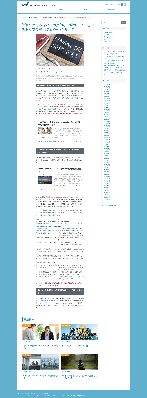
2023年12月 (107, 158)
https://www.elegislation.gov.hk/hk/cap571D (70, 228)
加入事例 (106, 34)
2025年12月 (107, 103)
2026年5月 (107, 91)
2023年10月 (107, 162)
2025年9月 (107, 110)
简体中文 (112, 4)
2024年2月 (107, 153)
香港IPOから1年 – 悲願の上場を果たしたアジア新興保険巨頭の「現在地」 (114, 72)
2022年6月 (107, 199)
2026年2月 (107, 98)
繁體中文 (118, 4)
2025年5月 (107, 119)
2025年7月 (107, 114)
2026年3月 (107, 96)
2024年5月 (107, 146)
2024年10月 (107, 135)
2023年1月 (107, 183)
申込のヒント (51, 68)
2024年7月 (107, 142)
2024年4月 (107, 149)
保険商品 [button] (86, 9)
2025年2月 (107, 126)
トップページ (24, 17)
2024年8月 (107, 139)
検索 (123, 22)
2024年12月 (107, 130)
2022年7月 (107, 197)
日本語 (107, 4)
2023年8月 (107, 167)
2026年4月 (107, 94)
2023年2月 (107, 181)
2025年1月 (107, 128)
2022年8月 (107, 194)
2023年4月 (107, 176)
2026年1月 (107, 100)
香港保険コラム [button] (112, 9)
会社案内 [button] (60, 9)
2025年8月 (107, 112)
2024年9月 (107, 137)
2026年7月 (107, 87)
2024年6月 (107, 144)
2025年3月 (107, 123)
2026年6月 (107, 89)
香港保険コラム (35, 17)
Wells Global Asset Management (47, 111)
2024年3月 (107, 151)
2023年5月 (107, 174)
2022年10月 (107, 190)
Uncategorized (108, 32)
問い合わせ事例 (108, 37)
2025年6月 (107, 116)
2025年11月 (107, 105)
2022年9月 (107, 192)
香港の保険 (107, 41)
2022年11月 (107, 188)
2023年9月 (107, 165)
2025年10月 (107, 107)
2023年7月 (107, 169)
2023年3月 (107, 178)
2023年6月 (107, 172)
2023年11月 (107, 160)
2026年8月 (107, 84)
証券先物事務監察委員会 (61, 157)
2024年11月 (107, 133)
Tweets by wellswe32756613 (109, 205)
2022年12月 (107, 185)
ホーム (34, 9)
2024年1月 (107, 155)
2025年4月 (107, 121)
